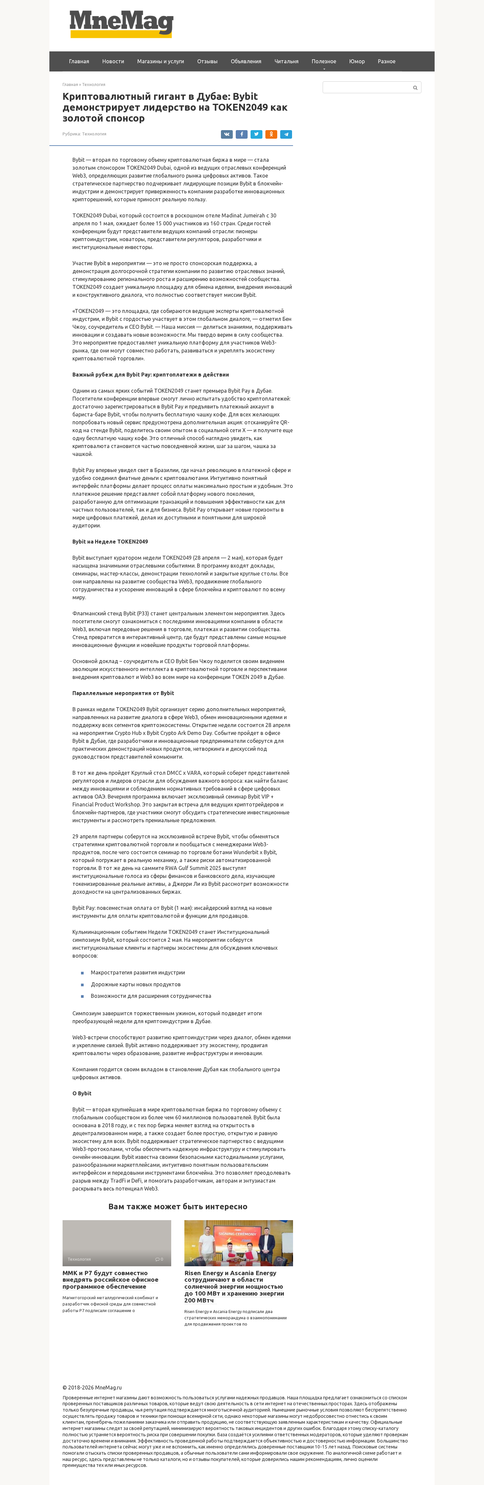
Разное (386, 61)
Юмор (357, 61)
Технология (94, 133)
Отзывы (207, 61)
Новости (113, 61)
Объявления (246, 61)
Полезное (324, 61)
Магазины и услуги (160, 61)
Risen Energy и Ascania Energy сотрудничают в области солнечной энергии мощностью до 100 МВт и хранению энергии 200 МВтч (234, 1286)
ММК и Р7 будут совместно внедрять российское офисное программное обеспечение (110, 1279)
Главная (79, 61)
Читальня (287, 61)
